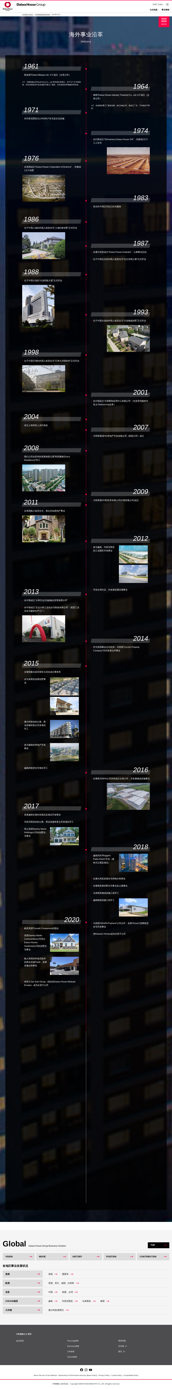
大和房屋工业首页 (27, 14)
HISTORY (77, 1256)
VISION (9, 1256)
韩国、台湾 (67, 1292)
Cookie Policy (116, 1375)
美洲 (7, 1274)
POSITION (111, 1256)
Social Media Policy (131, 1375)
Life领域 (70, 1351)
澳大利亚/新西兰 (56, 1310)
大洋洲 (8, 1310)
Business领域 (73, 1346)
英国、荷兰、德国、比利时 (61, 1283)
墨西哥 (65, 1274)
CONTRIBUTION (148, 1256)
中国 (50, 1292)
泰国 (102, 1301)
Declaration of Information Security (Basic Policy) (78, 1375)
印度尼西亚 (67, 1301)
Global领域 (72, 1356)
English (160, 4)
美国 (50, 1274)
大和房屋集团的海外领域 (42, 14)
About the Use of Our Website (45, 1375)
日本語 (155, 4)
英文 (120, 1351)
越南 (50, 1301)
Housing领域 (72, 1340)
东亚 (7, 1292)
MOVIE (42, 1256)
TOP (152, 1245)
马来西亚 (86, 1301)
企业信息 (20, 1340)
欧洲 (7, 1283)
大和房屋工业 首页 (24, 1334)
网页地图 (122, 1340)
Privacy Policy (104, 1375)
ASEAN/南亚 (11, 1301)
